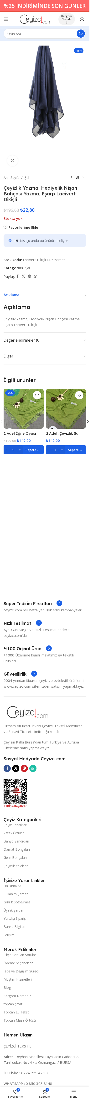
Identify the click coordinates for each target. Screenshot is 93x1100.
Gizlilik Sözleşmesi (17, 902)
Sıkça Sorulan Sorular (20, 955)
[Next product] (83, 177)
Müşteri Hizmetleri (18, 979)
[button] (24, 449)
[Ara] (81, 33)
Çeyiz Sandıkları (15, 825)
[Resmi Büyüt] (12, 160)
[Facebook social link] (17, 276)
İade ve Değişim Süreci (21, 971)
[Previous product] (71, 177)
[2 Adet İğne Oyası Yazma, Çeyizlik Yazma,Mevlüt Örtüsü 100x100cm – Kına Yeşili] (24, 409)
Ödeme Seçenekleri (18, 963)
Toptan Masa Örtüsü (20, 1020)
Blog (7, 987)
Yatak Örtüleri (14, 833)
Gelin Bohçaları (15, 857)
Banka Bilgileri (14, 926)
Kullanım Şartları (16, 894)
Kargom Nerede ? (66, 19)
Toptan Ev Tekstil (17, 1012)
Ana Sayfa (11, 177)
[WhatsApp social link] (35, 276)
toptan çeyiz (13, 1004)
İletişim (9, 935)
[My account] (82, 19)
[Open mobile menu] (6, 19)
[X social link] (23, 276)
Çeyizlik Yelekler (16, 866)
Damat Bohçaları (17, 849)
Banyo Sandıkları (16, 841)
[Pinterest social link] (29, 276)
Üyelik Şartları (14, 910)
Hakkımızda (12, 886)
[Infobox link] (33, 603)
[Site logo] (35, 18)
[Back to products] (77, 177)
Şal (27, 177)
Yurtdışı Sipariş (15, 918)
